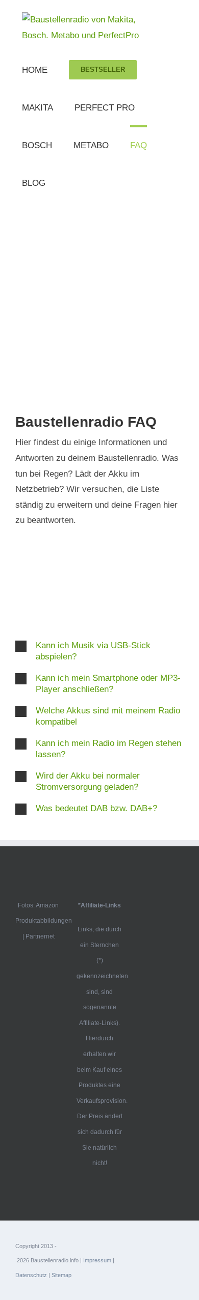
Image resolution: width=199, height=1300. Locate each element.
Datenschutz (31, 1275)
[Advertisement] (99, 305)
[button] (99, 651)
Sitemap (61, 1275)
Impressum (97, 1260)
